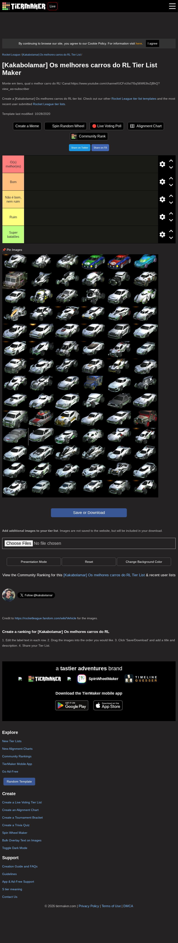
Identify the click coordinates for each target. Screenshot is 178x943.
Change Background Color (144, 561)
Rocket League (11, 54)
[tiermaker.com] (24, 6)
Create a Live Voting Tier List (22, 802)
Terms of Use (111, 906)
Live (53, 6)
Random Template (19, 781)
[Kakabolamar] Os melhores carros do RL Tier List (51, 54)
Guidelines (9, 874)
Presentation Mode (34, 561)
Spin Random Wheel (68, 126)
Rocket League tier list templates (133, 98)
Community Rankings (16, 756)
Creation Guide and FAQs (20, 866)
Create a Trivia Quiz (15, 825)
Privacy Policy (89, 906)
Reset (89, 561)
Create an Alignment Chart (20, 810)
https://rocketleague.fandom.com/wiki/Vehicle (45, 618)
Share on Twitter (79, 147)
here (139, 43)
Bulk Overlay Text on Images (21, 840)
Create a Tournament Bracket (22, 817)
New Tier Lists (11, 741)
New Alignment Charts (17, 748)
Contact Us (9, 896)
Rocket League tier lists (49, 104)
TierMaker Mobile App (17, 764)
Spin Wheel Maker (14, 832)
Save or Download (89, 512)
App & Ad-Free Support (18, 881)
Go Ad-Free (10, 771)
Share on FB (100, 147)
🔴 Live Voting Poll (106, 126)
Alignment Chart (149, 126)
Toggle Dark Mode (14, 848)
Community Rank (92, 136)
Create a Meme (27, 126)
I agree (152, 43)
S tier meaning (12, 889)
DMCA (128, 906)
